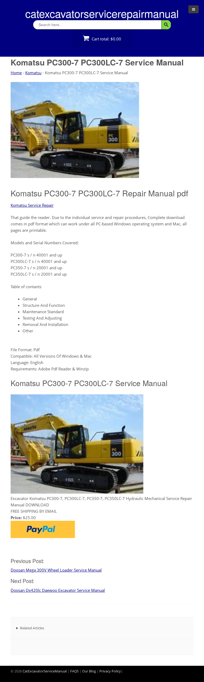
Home (16, 72)
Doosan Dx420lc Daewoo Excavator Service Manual (58, 590)
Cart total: (106, 39)
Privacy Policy (110, 671)
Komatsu (33, 72)
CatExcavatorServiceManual (45, 671)
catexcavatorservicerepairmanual (102, 13)
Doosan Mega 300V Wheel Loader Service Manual (56, 570)
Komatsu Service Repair (32, 205)
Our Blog (89, 671)
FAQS (74, 671)
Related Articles (32, 628)
